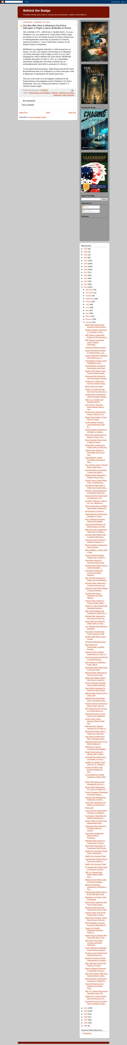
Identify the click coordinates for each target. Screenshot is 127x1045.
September (90, 299)
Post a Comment (28, 105)
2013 (86, 284)
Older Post (72, 112)
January (89, 322)
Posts (86, 207)
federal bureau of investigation (39, 93)
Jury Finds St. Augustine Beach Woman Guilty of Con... (94, 407)
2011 (86, 1008)
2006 (86, 1023)
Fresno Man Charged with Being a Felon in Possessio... (94, 836)
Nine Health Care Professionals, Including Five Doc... (94, 647)
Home (48, 112)
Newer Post (23, 112)
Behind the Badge (36, 10)
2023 (86, 258)
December (90, 290)
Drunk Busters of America (94, 511)
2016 (86, 275)
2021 (86, 261)
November (90, 293)
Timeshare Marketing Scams (95, 347)
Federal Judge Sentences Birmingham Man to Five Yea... (95, 452)
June (88, 307)
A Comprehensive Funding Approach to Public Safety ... (95, 777)
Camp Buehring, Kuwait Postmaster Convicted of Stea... (95, 460)
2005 (86, 1026)
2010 (86, 1011)
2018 (86, 269)
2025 (86, 252)
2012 (86, 287)
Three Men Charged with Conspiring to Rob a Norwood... (94, 573)
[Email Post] (72, 90)
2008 (86, 1017)
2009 (86, 1014)
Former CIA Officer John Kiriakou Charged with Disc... (94, 770)
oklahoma (54, 93)
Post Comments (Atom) (37, 117)
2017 (86, 272)
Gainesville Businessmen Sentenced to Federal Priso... (94, 986)
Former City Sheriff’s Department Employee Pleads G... (94, 930)
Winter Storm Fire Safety (94, 386)
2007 (86, 1020)
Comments (88, 211)
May (87, 310)
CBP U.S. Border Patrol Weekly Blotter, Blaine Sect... (94, 875)
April (87, 313)
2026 (86, 249)
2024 (86, 255)
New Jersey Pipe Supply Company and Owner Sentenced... (94, 943)
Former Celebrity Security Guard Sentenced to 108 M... (95, 425)
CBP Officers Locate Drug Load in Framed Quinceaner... (94, 342)
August (88, 301)
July (87, 304)
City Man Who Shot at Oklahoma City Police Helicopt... (94, 596)
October (89, 296)
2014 (86, 281)
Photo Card (89, 808)
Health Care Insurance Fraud (95, 856)
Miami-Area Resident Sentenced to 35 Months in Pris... (95, 887)
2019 (86, 267)
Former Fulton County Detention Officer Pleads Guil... (95, 721)
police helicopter (68, 95)
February (89, 319)
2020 (86, 264)
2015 (86, 278)
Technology (87, 1033)
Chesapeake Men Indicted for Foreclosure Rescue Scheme (95, 828)
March (88, 316)
